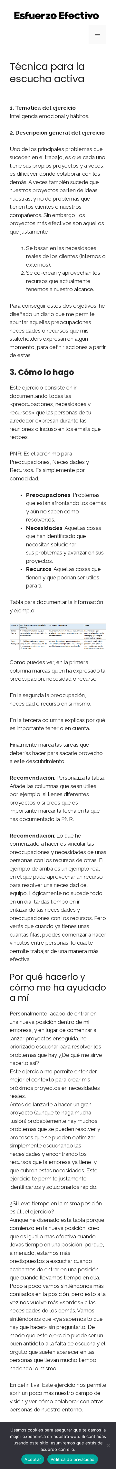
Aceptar (32, 1459)
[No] (108, 1445)
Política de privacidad (73, 1459)
